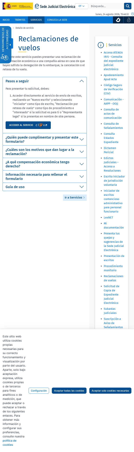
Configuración (39, 390)
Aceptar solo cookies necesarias (110, 390)
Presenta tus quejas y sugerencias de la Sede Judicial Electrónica (114, 242)
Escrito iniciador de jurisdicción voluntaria (114, 180)
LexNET (108, 217)
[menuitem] (6, 19)
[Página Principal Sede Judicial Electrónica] (55, 6)
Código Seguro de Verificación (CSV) (113, 89)
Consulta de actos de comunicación (113, 113)
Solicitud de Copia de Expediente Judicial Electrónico (111, 295)
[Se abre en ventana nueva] (118, 19)
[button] (81, 6)
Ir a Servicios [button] (74, 197)
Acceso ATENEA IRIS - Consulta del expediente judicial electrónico (113, 61)
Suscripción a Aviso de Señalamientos (113, 323)
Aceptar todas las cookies (69, 390)
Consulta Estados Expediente (111, 138)
